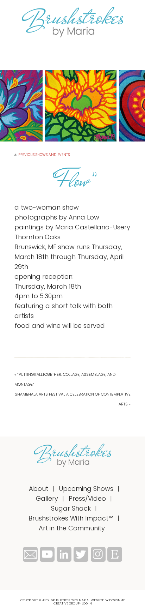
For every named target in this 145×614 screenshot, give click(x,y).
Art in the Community (72, 528)
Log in (87, 603)
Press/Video (87, 498)
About (38, 488)
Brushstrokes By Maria (72, 22)
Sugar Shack (71, 508)
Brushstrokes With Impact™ (71, 518)
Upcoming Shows (86, 488)
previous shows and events (44, 154)
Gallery (47, 498)
